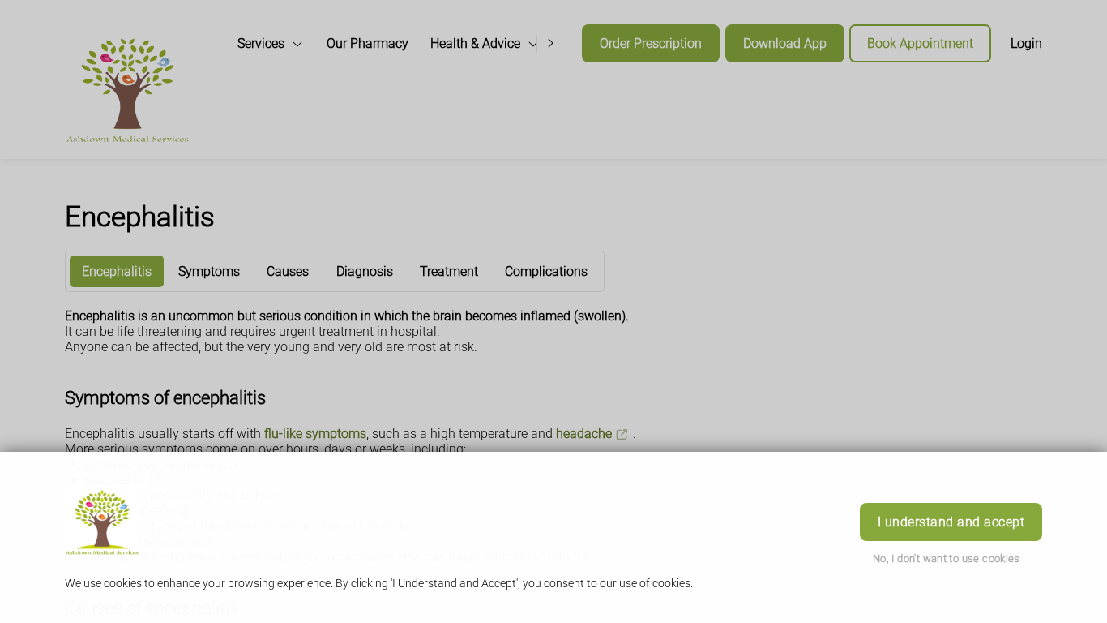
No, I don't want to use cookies (946, 558)
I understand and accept (951, 522)
